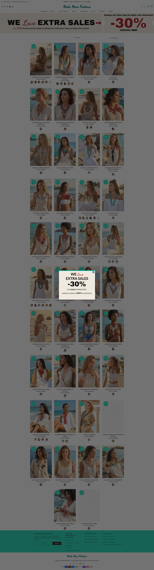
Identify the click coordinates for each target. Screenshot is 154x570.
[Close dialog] (93, 272)
